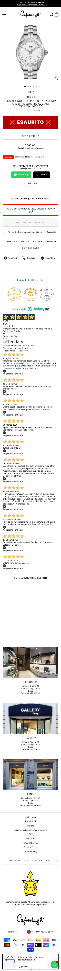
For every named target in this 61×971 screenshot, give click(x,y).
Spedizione (22, 148)
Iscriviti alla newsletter (29, 860)
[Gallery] (30, 718)
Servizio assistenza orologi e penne (30, 830)
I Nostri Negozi (30, 817)
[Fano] (30, 774)
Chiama (43, 174)
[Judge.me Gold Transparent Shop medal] (14, 294)
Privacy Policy (30, 847)
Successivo (22, 350)
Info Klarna (30, 838)
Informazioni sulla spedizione (30, 241)
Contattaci (30, 248)
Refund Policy (30, 851)
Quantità (30, 183)
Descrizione (30, 136)
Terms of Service (30, 843)
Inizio (30, 92)
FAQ (31, 834)
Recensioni (30, 821)
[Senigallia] (30, 662)
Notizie (30, 825)
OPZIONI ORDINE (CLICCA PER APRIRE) (30, 199)
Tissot (30, 97)
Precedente (9, 350)
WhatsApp (23, 174)
